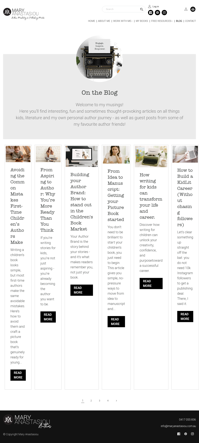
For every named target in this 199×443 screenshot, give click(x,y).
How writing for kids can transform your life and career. (151, 196)
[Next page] (116, 400)
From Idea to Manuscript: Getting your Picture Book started (116, 195)
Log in (156, 6)
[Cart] (192, 9)
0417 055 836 (187, 419)
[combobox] (124, 9)
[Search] (141, 9)
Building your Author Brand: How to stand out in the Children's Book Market (81, 202)
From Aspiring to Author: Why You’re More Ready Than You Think (47, 200)
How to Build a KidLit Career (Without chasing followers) (185, 197)
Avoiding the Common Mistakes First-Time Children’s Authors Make (17, 206)
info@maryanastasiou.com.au (178, 426)
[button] (123, 21)
